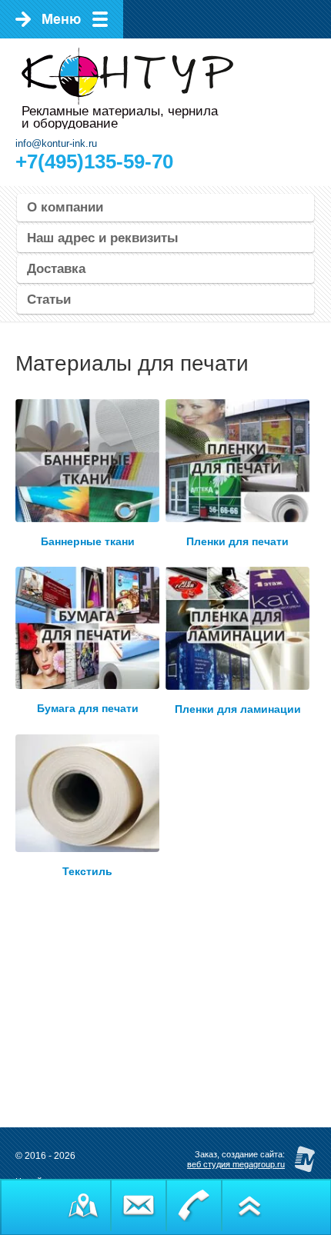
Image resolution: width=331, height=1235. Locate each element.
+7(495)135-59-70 (94, 161)
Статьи (49, 299)
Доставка (56, 268)
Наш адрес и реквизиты (103, 238)
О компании (65, 207)
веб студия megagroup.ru (236, 1164)
